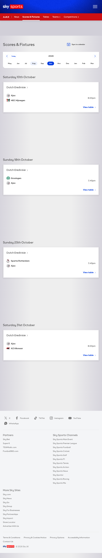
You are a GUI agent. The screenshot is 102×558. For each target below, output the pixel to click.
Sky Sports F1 (59, 459)
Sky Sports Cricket (61, 451)
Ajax (6, 17)
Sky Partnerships (10, 514)
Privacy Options (57, 537)
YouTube (77, 418)
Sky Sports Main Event (63, 439)
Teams (55, 17)
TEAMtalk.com (9, 447)
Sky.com (7, 494)
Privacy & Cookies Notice (35, 537)
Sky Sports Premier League (65, 443)
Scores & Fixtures (31, 17)
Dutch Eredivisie (16, 87)
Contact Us (8, 541)
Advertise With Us (11, 526)
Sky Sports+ (58, 475)
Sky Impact (8, 518)
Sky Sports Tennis (61, 463)
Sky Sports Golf (60, 455)
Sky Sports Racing (61, 479)
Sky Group (7, 506)
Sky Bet (6, 439)
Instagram (58, 418)
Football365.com (10, 451)
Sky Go (6, 502)
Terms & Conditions (11, 537)
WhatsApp (14, 423)
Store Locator (9, 522)
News (16, 17)
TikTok (42, 418)
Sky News (7, 498)
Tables (46, 17)
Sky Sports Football (62, 447)
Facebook (24, 418)
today (13, 56)
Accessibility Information (79, 537)
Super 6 (6, 443)
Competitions (71, 17)
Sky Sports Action (61, 467)
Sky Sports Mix (59, 483)
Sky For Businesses (11, 510)
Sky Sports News (60, 471)
